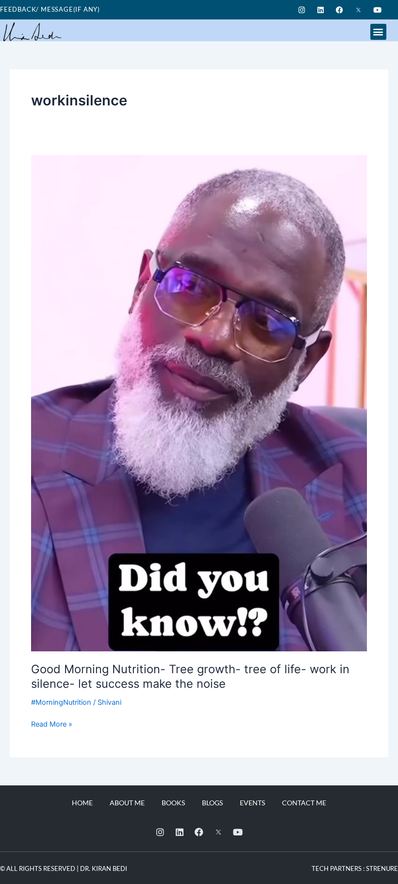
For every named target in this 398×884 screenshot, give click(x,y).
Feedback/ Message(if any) (50, 9)
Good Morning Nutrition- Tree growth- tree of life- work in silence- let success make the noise (190, 676)
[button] (378, 32)
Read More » (51, 723)
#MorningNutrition (61, 702)
